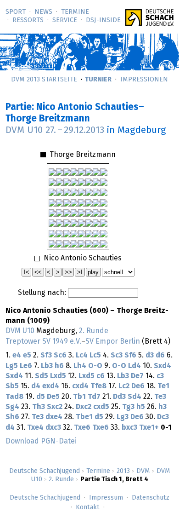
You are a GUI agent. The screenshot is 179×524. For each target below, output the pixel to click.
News (43, 12)
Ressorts (28, 20)
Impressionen (144, 79)
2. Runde (61, 479)
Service (64, 20)
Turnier (98, 79)
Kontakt (88, 507)
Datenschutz (150, 498)
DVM (143, 471)
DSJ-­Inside (103, 20)
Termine (75, 12)
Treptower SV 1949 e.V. (43, 341)
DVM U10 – (55, 130)
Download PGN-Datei (41, 441)
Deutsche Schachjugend (44, 471)
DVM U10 (20, 330)
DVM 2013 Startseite (44, 79)
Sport (16, 12)
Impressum (106, 498)
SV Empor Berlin (112, 341)
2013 (123, 471)
